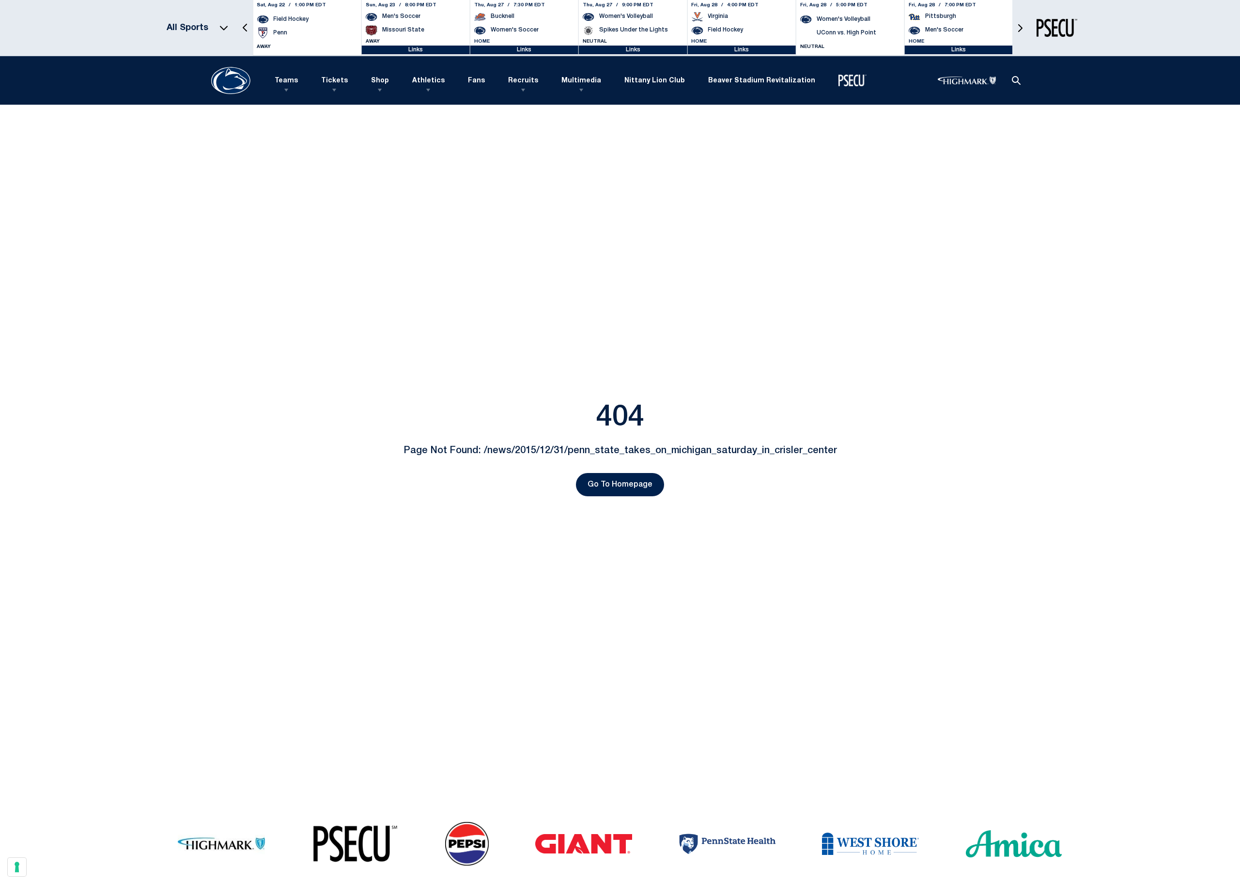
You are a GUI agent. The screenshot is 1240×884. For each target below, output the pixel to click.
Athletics (428, 81)
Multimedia (581, 81)
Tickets (334, 81)
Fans (476, 81)
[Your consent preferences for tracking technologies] (17, 867)
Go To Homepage (620, 484)
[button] (245, 28)
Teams (286, 81)
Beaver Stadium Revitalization (761, 81)
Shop (380, 81)
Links (415, 49)
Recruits (523, 81)
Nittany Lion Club (654, 81)
